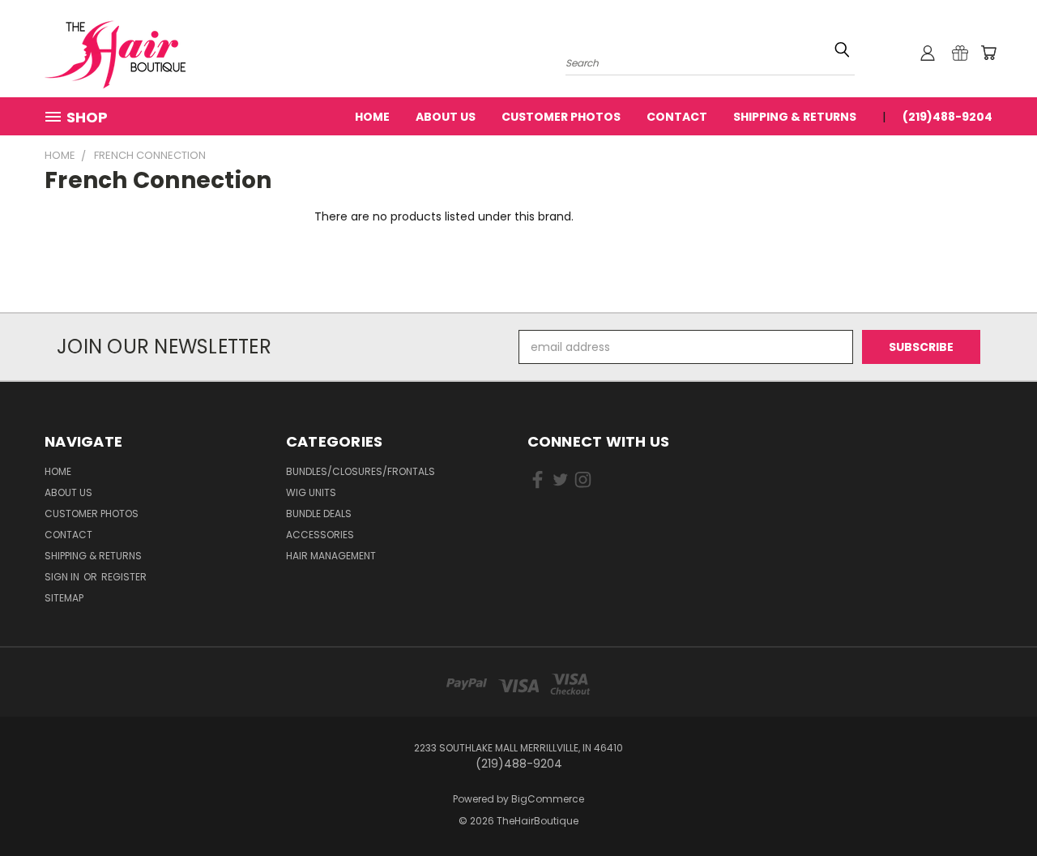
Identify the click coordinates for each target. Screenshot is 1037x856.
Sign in (63, 577)
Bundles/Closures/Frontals (360, 471)
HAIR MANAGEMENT (331, 556)
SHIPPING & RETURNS (794, 117)
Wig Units (311, 492)
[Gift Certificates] (960, 53)
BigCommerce (547, 799)
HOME (372, 117)
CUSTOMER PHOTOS (561, 117)
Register (124, 577)
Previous (994, 805)
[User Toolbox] (928, 53)
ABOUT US (446, 117)
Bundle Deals (319, 513)
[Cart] (988, 53)
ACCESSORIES (320, 534)
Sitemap (64, 598)
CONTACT (677, 117)
